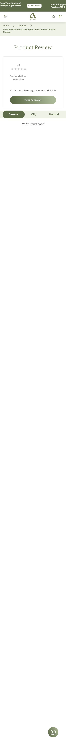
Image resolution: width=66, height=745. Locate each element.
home (6, 25)
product (22, 25)
